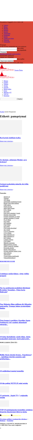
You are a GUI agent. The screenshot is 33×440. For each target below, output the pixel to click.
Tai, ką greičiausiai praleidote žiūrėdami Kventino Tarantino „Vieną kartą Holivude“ (15, 290)
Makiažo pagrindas (9, 243)
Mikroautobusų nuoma (10, 244)
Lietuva (6, 25)
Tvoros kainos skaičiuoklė (11, 256)
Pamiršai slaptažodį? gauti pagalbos (10, 54)
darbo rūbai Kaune (9, 208)
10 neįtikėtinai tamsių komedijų (12, 371)
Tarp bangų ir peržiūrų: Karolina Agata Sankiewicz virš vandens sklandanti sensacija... (15, 322)
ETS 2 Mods (7, 210)
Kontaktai (10, 420)
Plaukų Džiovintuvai (10, 249)
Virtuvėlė (6, 40)
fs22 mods (7, 221)
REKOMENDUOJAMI (7, 261)
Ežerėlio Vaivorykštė (10, 215)
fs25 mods (7, 226)
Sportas (6, 32)
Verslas (6, 86)
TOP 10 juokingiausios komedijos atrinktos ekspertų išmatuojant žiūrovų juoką (16, 411)
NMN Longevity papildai (11, 246)
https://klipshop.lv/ (9, 236)
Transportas (7, 33)
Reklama (2, 420)
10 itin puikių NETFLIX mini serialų (14, 383)
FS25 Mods (7, 225)
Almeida (6, 198)
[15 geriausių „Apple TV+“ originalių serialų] (4, 392)
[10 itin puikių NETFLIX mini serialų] (4, 380)
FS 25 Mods (7, 220)
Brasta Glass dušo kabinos (11, 203)
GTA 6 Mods (7, 233)
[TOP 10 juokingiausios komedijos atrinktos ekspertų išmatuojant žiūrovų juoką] (4, 406)
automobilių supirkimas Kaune (12, 201)
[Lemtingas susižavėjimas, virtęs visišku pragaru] (4, 270)
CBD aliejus (7, 205)
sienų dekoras (8, 253)
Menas (6, 27)
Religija (6, 30)
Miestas (6, 81)
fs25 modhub (7, 223)
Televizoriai (7, 254)
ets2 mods (6, 211)
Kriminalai (7, 35)
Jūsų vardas (20, 48)
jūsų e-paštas (20, 59)
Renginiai (6, 96)
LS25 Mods (7, 241)
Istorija (6, 37)
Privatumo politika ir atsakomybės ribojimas (13, 419)
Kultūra (6, 82)
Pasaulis (6, 87)
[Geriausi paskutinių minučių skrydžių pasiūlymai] (11, 180)
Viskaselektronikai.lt (9, 258)
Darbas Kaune (8, 206)
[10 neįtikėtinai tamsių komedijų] (4, 367)
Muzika (6, 28)
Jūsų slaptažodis (21, 50)
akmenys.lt (7, 197)
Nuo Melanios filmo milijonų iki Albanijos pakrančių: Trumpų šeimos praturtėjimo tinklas (16, 306)
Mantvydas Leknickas (6, 141)
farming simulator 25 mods (11, 218)
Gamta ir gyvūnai (9, 38)
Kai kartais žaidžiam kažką (10, 138)
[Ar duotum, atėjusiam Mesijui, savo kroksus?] (11, 156)
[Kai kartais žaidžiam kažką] (11, 134)
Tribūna (6, 84)
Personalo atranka (9, 248)
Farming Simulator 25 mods (12, 216)
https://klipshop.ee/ (9, 234)
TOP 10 (6, 94)
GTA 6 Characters (9, 231)
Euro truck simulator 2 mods (12, 213)
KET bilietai (7, 238)
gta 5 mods (7, 230)
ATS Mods (7, 200)
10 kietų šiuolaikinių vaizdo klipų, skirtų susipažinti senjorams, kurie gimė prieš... (15, 338)
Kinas (5, 91)
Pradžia (2, 112)
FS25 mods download (10, 228)
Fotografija (7, 42)
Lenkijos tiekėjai (8, 239)
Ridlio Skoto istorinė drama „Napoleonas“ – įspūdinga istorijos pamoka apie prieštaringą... (16, 357)
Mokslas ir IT (7, 92)
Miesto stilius (7, 89)
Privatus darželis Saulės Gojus (12, 251)
